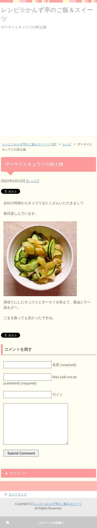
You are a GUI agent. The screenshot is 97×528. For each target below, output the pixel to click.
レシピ (32, 181)
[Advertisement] (48, 87)
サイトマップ (18, 494)
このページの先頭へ (50, 523)
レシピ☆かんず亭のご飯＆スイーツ (58, 504)
